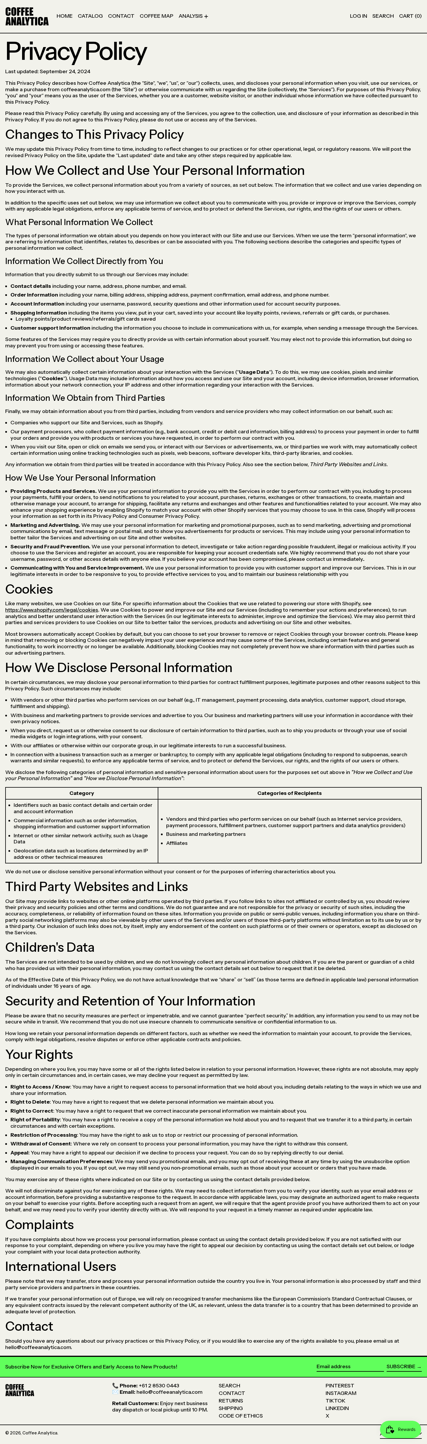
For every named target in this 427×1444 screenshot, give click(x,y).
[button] (383, 16)
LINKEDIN (337, 1408)
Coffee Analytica (39, 1433)
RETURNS (231, 1401)
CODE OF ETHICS (241, 1416)
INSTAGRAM (341, 1393)
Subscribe (401, 1366)
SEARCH (229, 1385)
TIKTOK (335, 1401)
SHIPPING (231, 1408)
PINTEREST (340, 1385)
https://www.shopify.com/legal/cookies (51, 610)
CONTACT (232, 1393)
